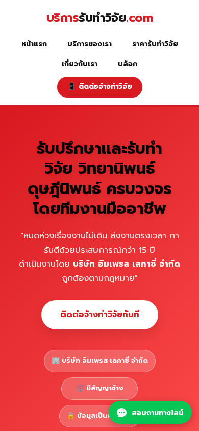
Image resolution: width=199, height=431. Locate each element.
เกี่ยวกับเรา (79, 64)
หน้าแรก (34, 44)
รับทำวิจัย (99, 18)
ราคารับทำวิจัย (155, 44)
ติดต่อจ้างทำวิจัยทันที (99, 314)
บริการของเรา (89, 44)
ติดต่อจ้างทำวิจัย (99, 86)
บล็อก (127, 64)
